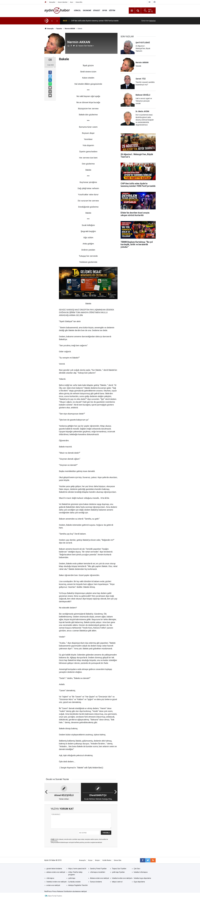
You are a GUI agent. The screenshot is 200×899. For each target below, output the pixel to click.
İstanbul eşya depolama (142, 878)
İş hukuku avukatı (74, 882)
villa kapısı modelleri (97, 872)
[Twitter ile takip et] (147, 860)
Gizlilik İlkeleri (106, 860)
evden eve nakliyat (53, 885)
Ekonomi (87, 10)
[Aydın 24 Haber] (57, 10)
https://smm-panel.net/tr (77, 869)
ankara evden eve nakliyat (55, 872)
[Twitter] (50, 76)
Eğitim (112, 10)
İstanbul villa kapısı (141, 872)
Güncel (77, 10)
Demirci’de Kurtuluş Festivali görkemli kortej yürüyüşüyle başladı (94, 21)
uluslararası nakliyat (79, 891)
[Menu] (132, 11)
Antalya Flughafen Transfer (78, 885)
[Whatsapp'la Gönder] (50, 84)
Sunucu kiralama (96, 882)
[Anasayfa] (45, 2)
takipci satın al (117, 882)
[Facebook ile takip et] (142, 860)
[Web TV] (149, 2)
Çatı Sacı (137, 869)
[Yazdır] (50, 91)
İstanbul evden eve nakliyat (122, 878)
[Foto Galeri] (154, 2)
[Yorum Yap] (50, 95)
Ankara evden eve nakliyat (99, 878)
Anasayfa (82, 860)
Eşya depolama (139, 882)
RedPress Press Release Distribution (58, 891)
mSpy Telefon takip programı (75, 873)
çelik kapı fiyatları (118, 872)
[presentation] (51, 21)
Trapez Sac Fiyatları (119, 869)
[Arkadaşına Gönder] (50, 87)
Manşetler (52, 2)
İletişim (97, 860)
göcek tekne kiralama (54, 869)
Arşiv (71, 2)
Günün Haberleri (62, 2)
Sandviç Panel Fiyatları (98, 869)
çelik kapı (71, 878)
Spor (104, 10)
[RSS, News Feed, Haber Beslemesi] (153, 860)
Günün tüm (148, 21)
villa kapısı (50, 878)
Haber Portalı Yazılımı (55, 896)
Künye (90, 860)
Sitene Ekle (79, 2)
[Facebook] (50, 72)
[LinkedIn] (50, 80)
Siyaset (96, 10)
